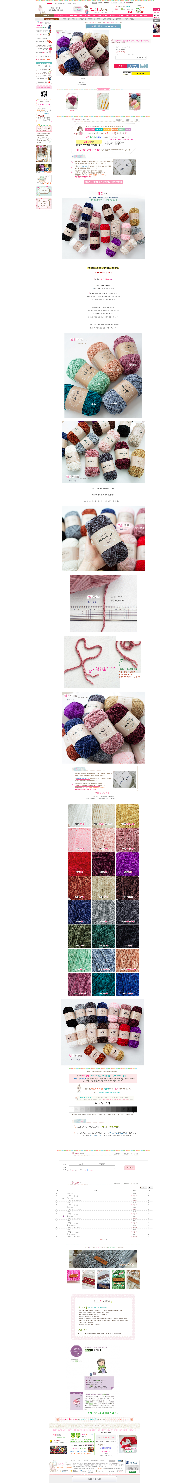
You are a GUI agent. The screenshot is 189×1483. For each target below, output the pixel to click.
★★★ (78, 1170)
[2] (102, 1240)
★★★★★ (91, 1170)
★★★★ (84, 1170)
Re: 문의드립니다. (76, 1196)
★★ (73, 1170)
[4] (106, 1240)
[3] (104, 1240)
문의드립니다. (72, 1193)
